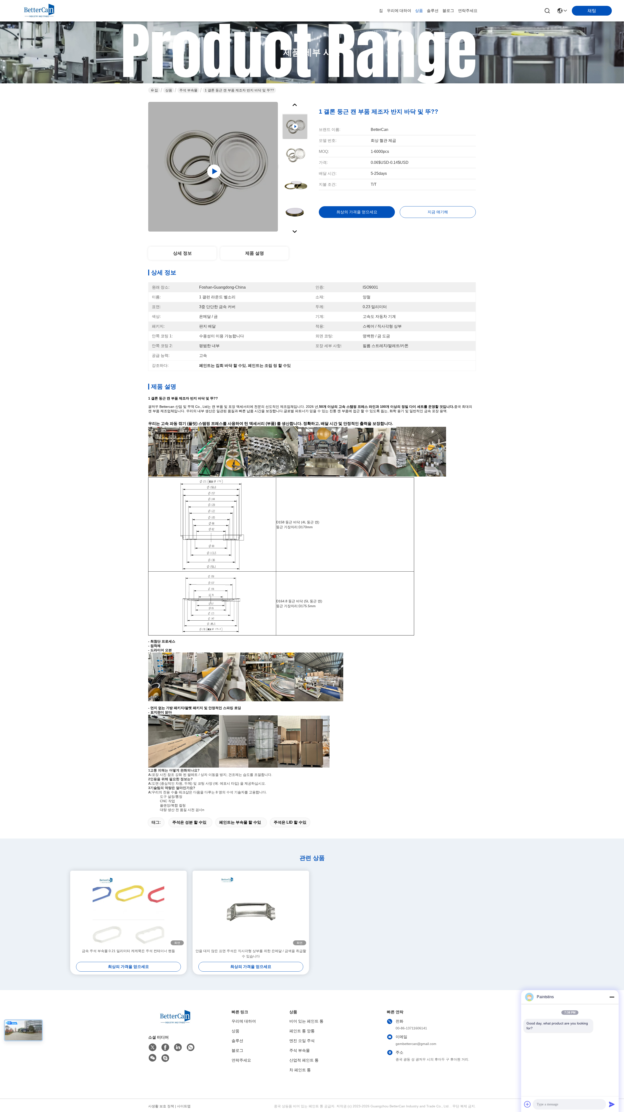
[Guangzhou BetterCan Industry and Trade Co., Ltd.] (39, 10)
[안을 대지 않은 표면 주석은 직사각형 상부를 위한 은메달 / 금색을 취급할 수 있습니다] (250, 909)
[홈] (175, 1023)
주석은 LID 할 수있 (290, 822)
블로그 (448, 11)
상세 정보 (182, 253)
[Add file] (527, 1104)
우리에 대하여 (399, 11)
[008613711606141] (190, 1047)
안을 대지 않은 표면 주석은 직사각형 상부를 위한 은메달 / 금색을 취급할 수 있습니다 (250, 953)
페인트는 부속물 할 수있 (240, 822)
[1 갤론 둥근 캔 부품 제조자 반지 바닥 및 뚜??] (213, 167)
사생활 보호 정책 (161, 1106)
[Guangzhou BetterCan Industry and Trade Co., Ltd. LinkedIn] (178, 1047)
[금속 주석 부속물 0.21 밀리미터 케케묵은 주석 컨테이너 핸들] (128, 909)
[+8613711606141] (165, 1058)
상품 (419, 11)
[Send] (612, 1104)
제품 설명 (254, 253)
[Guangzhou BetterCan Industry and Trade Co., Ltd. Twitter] (152, 1047)
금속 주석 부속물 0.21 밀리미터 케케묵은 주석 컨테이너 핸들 (128, 951)
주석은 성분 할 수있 (189, 822)
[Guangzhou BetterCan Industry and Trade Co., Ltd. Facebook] (165, 1047)
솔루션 (433, 11)
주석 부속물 (188, 90)
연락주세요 (468, 11)
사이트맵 (184, 1106)
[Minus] (612, 997)
